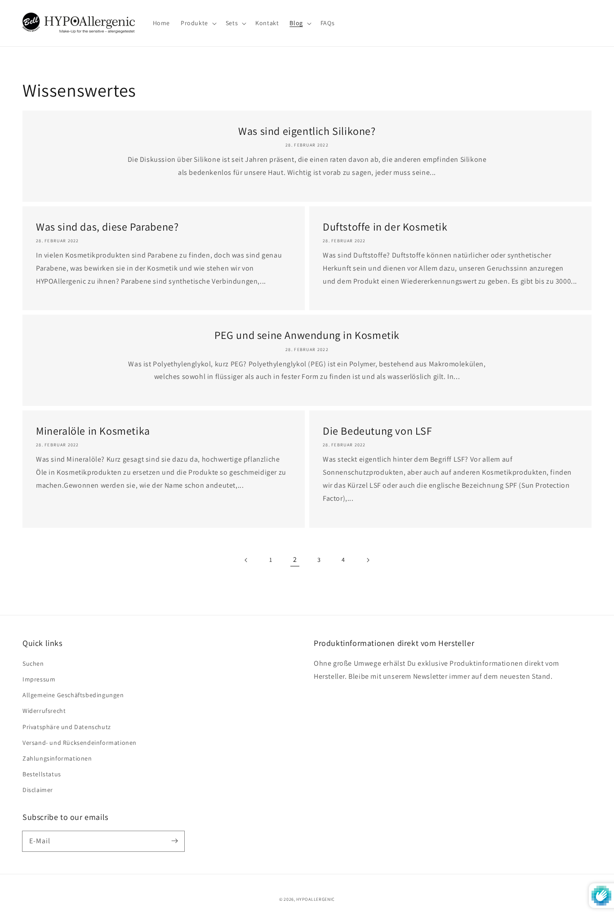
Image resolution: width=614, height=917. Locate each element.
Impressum (38, 679)
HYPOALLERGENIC (315, 899)
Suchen (33, 663)
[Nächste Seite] (368, 560)
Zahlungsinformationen (57, 758)
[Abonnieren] (174, 841)
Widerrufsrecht (44, 711)
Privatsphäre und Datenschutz (66, 727)
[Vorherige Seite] (246, 560)
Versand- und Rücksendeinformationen (79, 743)
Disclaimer (37, 790)
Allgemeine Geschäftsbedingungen (73, 695)
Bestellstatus (41, 774)
